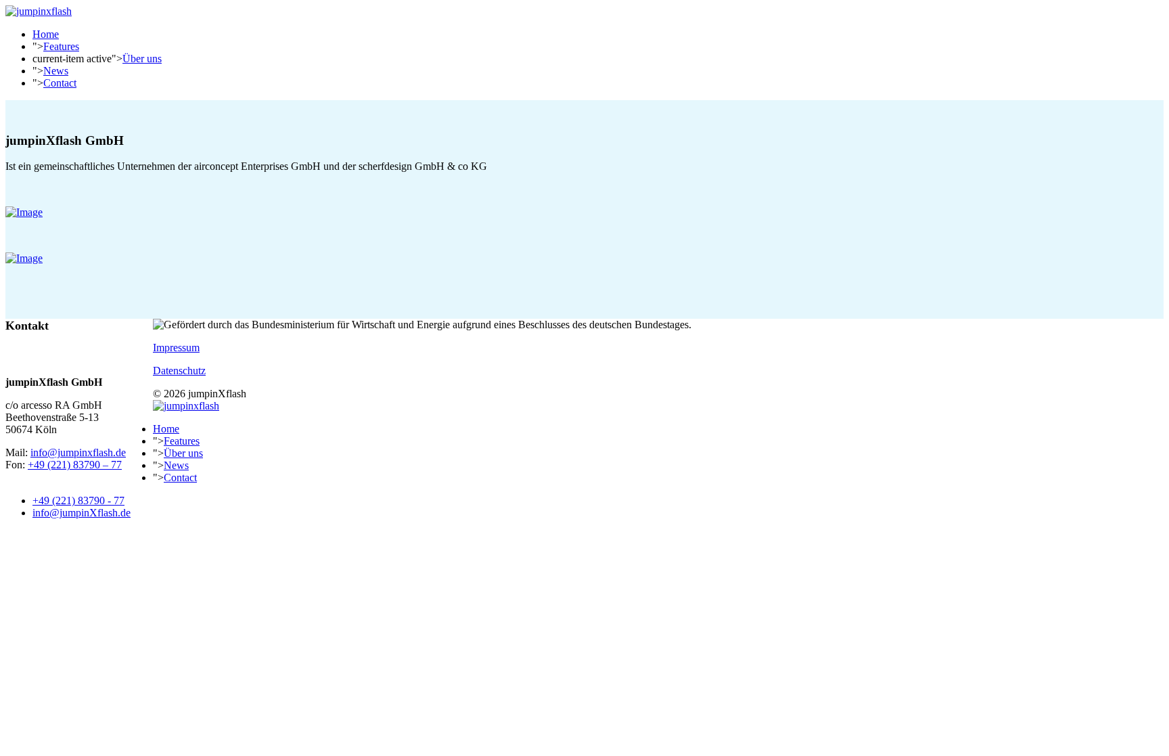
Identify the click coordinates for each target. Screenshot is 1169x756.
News (55, 70)
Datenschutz (179, 370)
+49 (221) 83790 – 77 (75, 464)
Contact (59, 83)
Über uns (142, 58)
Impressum (176, 347)
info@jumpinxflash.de (78, 452)
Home (45, 34)
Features (61, 46)
